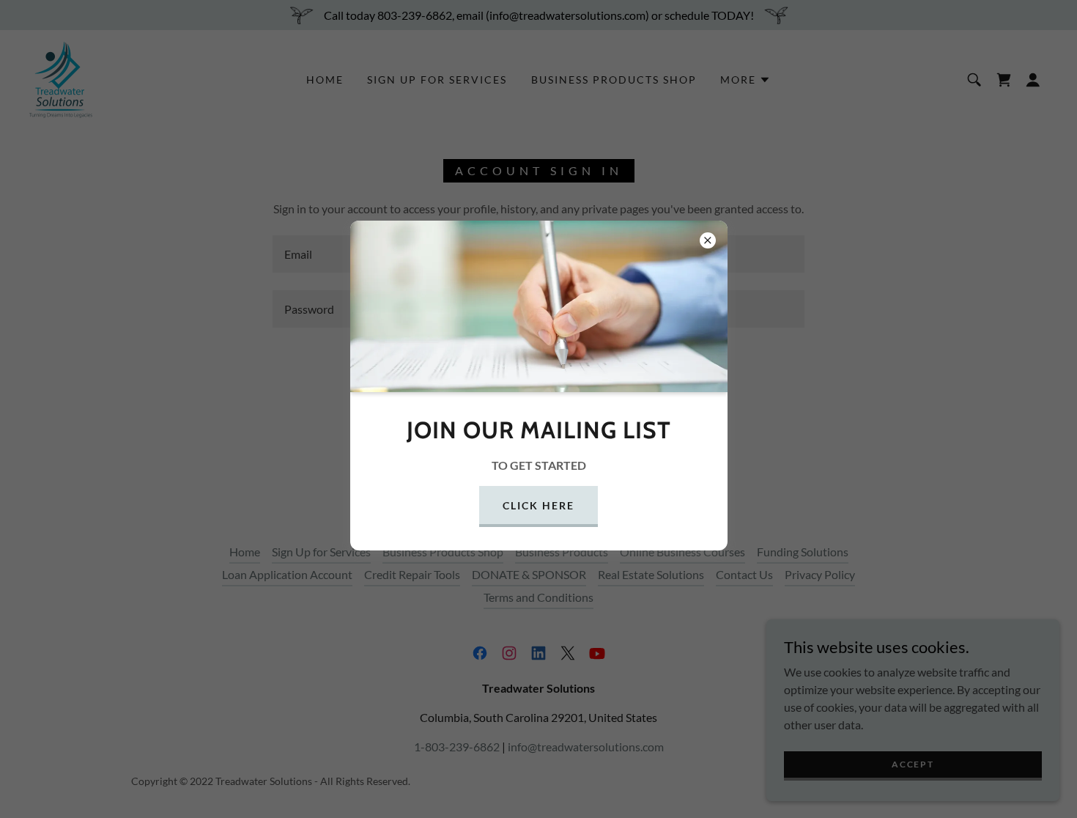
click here (538, 505)
